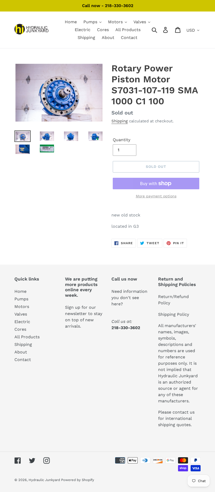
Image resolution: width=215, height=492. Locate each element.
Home (20, 291)
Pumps (21, 298)
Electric (22, 321)
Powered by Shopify (77, 480)
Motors (21, 306)
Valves (20, 314)
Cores (20, 329)
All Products (27, 336)
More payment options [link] (156, 196)
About (20, 352)
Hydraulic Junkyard (45, 480)
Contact (22, 359)
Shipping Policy (173, 314)
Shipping (119, 121)
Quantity (121, 139)
